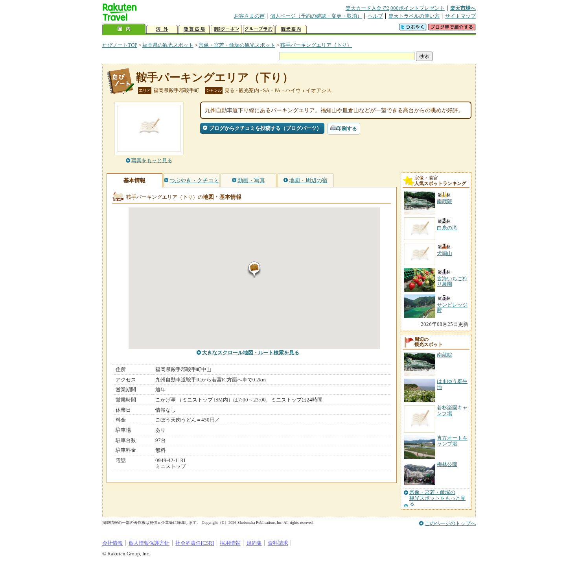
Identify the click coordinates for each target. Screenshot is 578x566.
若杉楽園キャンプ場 (452, 410)
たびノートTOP (119, 45)
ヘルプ (375, 16)
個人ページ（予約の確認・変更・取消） (316, 16)
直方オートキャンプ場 (452, 440)
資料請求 (278, 543)
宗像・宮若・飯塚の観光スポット (237, 45)
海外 (162, 29)
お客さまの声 (249, 16)
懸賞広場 (194, 29)
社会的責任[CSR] (194, 543)
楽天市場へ (463, 8)
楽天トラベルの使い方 (414, 16)
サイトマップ (460, 16)
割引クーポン (226, 29)
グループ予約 (258, 29)
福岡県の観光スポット (167, 45)
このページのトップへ (450, 523)
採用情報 (230, 543)
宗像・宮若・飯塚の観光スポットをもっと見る (437, 498)
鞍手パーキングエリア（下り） (316, 45)
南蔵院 (444, 355)
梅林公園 (447, 464)
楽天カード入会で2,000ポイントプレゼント (395, 8)
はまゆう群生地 (452, 384)
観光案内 (291, 29)
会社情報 (112, 543)
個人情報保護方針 (149, 543)
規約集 (254, 543)
